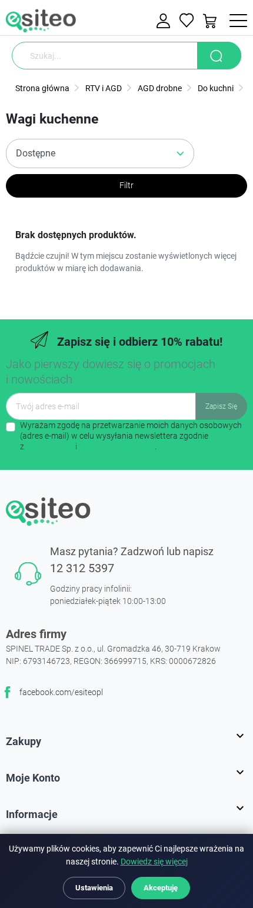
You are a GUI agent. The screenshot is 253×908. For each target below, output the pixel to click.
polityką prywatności (117, 446)
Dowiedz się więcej (154, 862)
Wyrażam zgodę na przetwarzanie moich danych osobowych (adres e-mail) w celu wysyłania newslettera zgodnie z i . (131, 435)
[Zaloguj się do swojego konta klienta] (165, 21)
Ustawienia (94, 887)
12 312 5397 (82, 568)
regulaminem (50, 446)
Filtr (126, 185)
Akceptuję (161, 887)
